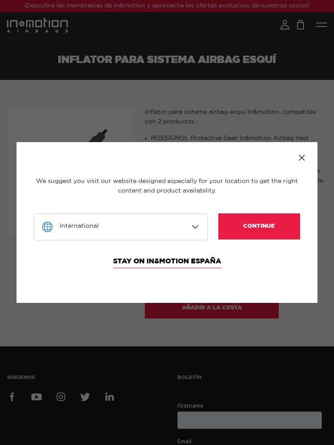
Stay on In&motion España (167, 261)
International (79, 226)
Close (302, 158)
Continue (259, 226)
